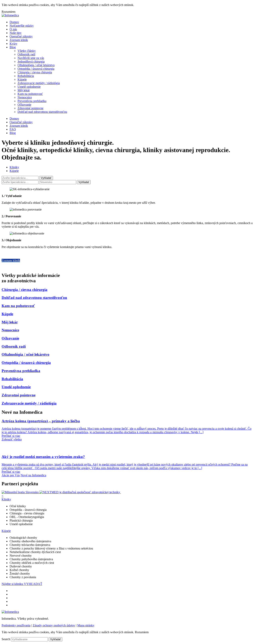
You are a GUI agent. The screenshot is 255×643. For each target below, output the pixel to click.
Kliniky (14, 167)
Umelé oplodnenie (29, 86)
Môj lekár (24, 90)
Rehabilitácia (26, 76)
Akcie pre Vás (11, 475)
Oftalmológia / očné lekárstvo (36, 65)
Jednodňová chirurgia (31, 61)
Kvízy (13, 43)
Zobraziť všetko (12, 439)
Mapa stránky (85, 625)
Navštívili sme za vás (31, 58)
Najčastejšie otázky (22, 25)
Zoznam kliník (19, 40)
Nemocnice (25, 97)
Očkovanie (24, 104)
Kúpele (22, 79)
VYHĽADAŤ (33, 584)
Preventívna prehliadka (32, 101)
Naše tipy (16, 32)
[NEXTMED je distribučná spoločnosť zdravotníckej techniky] (80, 492)
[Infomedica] (10, 15)
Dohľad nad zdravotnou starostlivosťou (42, 111)
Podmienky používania (16, 625)
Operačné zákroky (21, 36)
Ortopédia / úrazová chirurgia (36, 68)
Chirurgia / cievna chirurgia (35, 72)
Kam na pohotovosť (30, 94)
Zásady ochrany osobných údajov (54, 625)
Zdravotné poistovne (30, 108)
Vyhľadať (83, 182)
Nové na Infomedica (33, 475)
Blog (13, 47)
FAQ (13, 129)
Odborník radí (26, 54)
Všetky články (27, 50)
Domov (14, 22)
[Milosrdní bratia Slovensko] (20, 492)
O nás (13, 29)
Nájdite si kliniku (13, 584)
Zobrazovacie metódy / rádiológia (39, 83)
